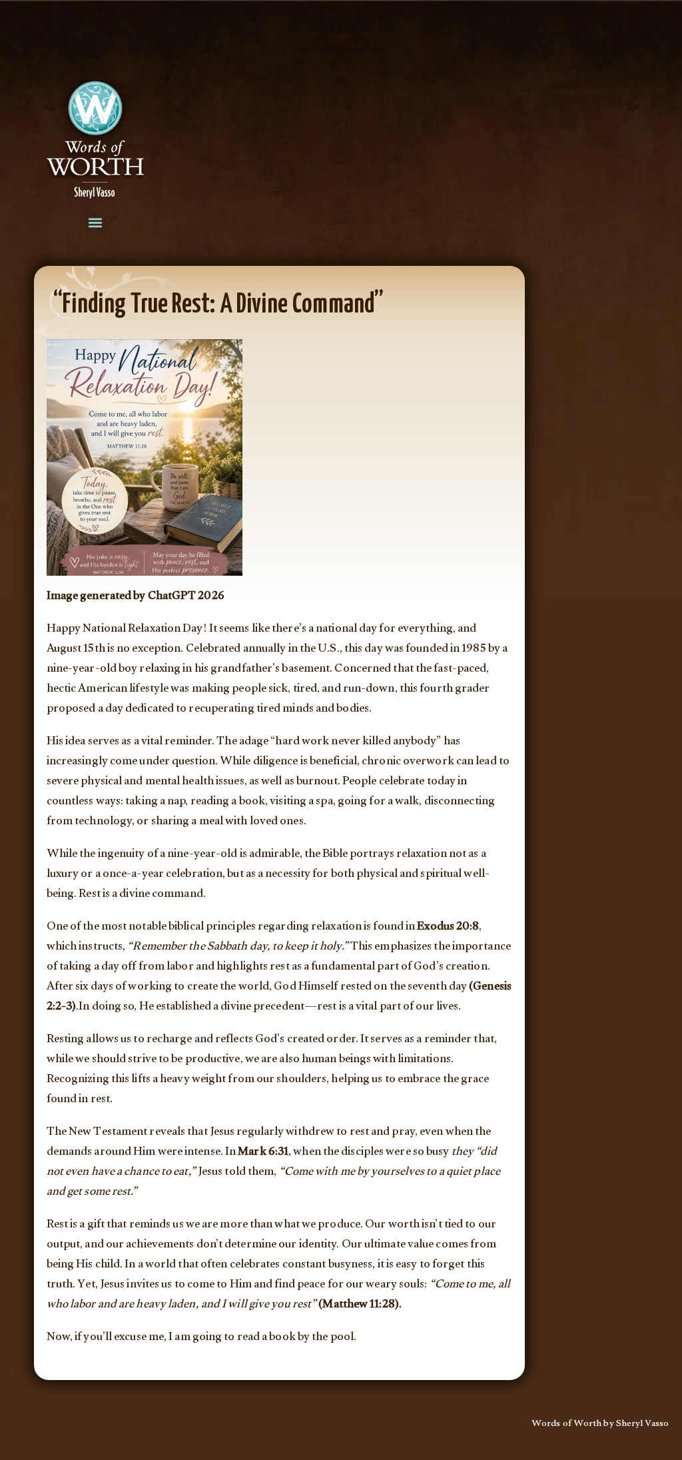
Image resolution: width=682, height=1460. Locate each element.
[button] (96, 223)
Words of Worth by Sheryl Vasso (600, 1424)
